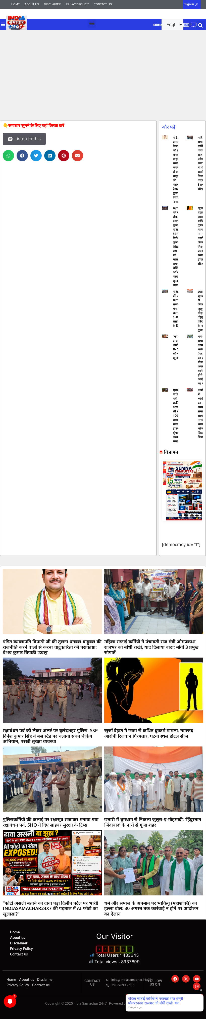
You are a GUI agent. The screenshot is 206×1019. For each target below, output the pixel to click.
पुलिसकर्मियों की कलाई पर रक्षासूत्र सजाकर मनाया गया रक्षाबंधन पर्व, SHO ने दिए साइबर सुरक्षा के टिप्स (50, 822)
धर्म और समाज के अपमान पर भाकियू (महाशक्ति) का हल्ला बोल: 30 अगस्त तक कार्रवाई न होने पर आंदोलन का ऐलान (151, 908)
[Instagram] (196, 986)
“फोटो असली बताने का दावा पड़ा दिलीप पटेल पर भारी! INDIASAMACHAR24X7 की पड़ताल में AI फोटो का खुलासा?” (50, 908)
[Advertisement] (103, 75)
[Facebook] (175, 979)
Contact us (103, 4)
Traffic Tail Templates (144, 1003)
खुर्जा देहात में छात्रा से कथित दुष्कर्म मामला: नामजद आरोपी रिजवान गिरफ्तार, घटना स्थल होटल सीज (148, 733)
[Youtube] (196, 979)
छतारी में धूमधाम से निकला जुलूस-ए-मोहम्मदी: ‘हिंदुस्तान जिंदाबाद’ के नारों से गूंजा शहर (152, 822)
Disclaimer (52, 4)
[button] (92, 23)
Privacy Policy (77, 4)
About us (32, 4)
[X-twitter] (186, 979)
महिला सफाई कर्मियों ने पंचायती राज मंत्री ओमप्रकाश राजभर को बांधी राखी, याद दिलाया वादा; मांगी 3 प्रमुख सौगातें (151, 646)
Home (15, 4)
